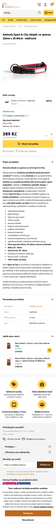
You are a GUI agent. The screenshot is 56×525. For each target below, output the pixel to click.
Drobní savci (22, 20)
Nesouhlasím (28, 520)
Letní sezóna (35, 20)
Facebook (25, 484)
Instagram (11, 484)
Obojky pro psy (30, 26)
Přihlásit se (45, 465)
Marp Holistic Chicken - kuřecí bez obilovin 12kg (32, 344)
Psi (3, 20)
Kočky (10, 20)
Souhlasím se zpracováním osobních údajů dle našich (27, 472)
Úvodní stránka (9, 26)
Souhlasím (28, 513)
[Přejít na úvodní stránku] (10, 4)
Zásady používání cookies (43, 507)
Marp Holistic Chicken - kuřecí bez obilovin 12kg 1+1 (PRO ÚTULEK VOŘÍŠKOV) (32, 359)
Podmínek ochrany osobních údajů (20, 474)
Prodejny (10, 446)
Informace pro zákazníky (17, 452)
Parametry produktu (13, 299)
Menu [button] (50, 13)
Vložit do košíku (29, 144)
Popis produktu (11, 161)
